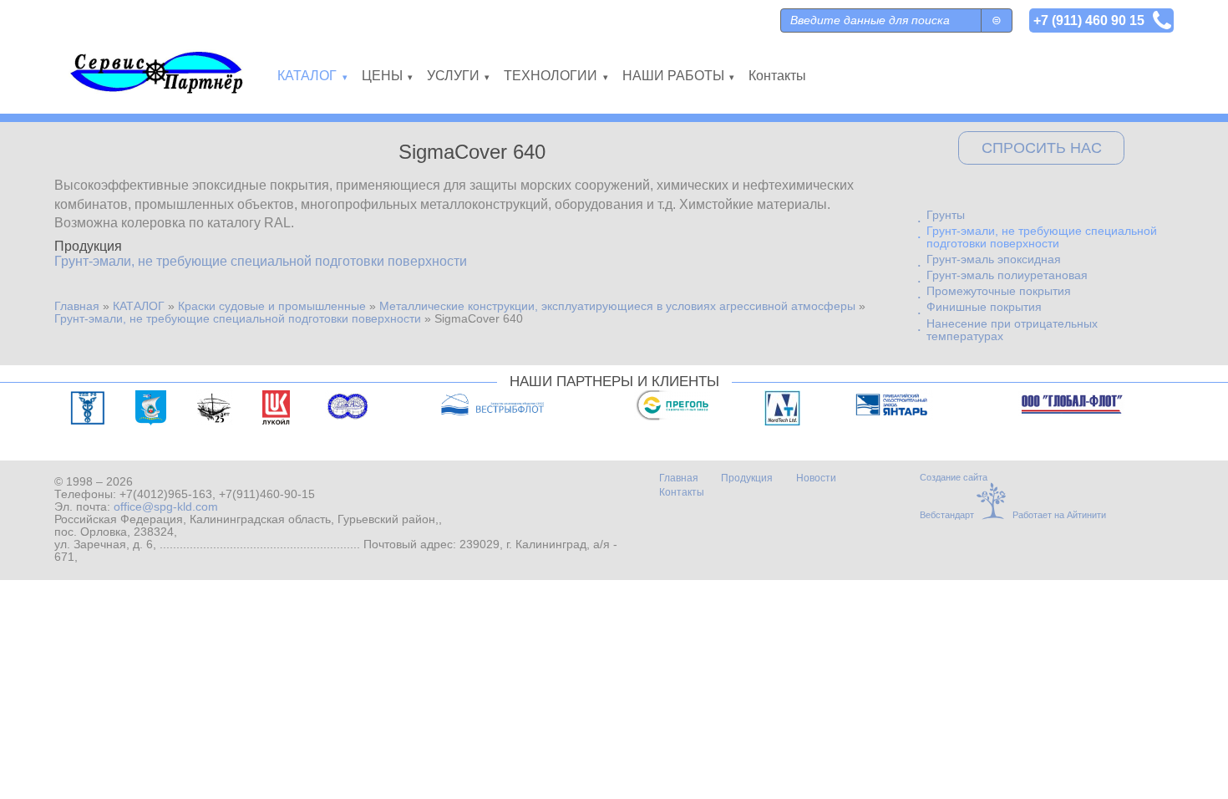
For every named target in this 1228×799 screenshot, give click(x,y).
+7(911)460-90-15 (267, 494)
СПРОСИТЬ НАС (1042, 148)
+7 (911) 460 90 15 (1088, 20)
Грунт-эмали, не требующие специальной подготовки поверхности (260, 261)
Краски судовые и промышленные (272, 306)
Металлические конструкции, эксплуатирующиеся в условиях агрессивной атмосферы (617, 306)
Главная (76, 306)
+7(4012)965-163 (165, 494)
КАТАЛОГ (139, 306)
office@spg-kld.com (166, 507)
